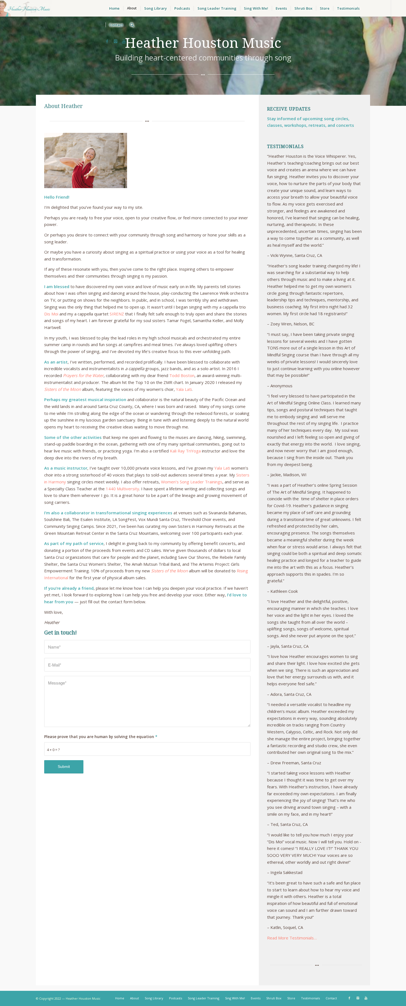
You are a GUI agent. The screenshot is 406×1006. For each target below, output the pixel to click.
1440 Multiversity (122, 488)
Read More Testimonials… (292, 938)
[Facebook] (107, 41)
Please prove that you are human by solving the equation (100, 736)
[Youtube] (124, 41)
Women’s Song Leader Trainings (191, 481)
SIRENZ (116, 314)
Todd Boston (181, 375)
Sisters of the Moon (62, 389)
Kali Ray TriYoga (185, 451)
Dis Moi (51, 314)
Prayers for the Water (83, 375)
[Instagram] (115, 41)
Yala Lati (184, 389)
